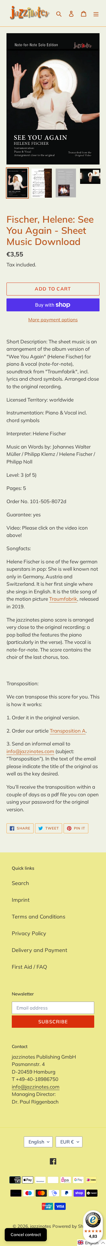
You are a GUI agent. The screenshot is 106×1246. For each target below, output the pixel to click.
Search (20, 883)
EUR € (67, 1142)
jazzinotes (40, 1226)
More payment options (53, 320)
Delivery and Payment (39, 950)
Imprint (20, 899)
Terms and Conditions (38, 916)
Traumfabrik (63, 599)
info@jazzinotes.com (30, 751)
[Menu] (96, 13)
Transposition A (68, 731)
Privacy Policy (29, 933)
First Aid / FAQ (29, 966)
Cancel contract (26, 1234)
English (36, 1142)
